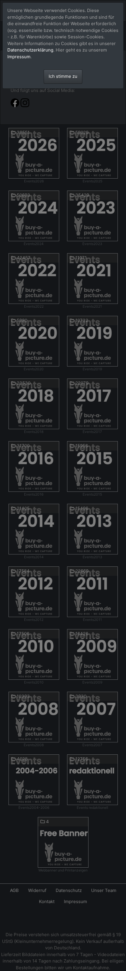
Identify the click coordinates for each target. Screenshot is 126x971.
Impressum (18, 56)
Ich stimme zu (63, 76)
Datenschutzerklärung (30, 50)
